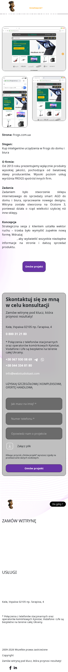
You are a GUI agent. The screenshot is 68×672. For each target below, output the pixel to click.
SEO (4, 584)
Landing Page (11, 559)
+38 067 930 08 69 (19, 359)
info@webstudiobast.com (23, 373)
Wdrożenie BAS (12, 595)
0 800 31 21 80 (16, 334)
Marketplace (10, 533)
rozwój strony (32, 234)
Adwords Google (13, 590)
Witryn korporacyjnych (17, 543)
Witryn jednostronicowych (19, 554)
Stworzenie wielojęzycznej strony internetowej (32, 564)
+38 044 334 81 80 (19, 365)
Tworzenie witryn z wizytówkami (23, 549)
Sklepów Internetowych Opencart (24, 538)
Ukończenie (10, 579)
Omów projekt (34, 266)
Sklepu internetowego (16, 528)
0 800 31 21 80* (35, 4)
